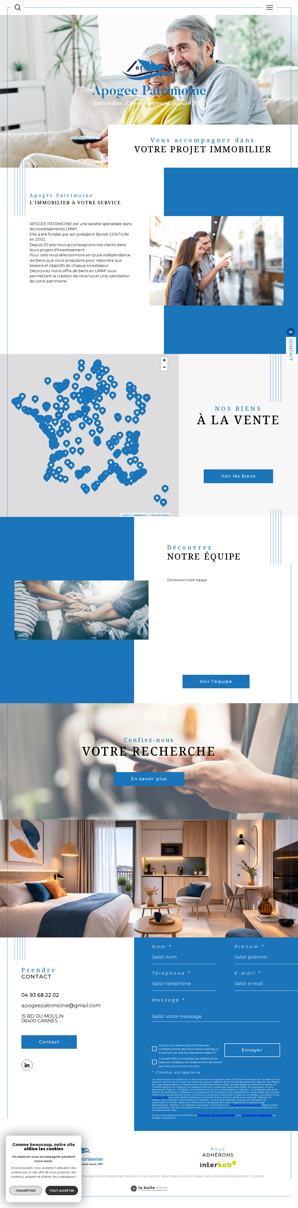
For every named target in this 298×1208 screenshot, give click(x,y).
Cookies (257, 1176)
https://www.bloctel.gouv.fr (245, 1104)
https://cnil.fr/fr (160, 1097)
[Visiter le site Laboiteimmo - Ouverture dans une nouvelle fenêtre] (149, 1193)
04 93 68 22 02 (40, 995)
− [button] (164, 367)
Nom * (162, 947)
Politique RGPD (235, 1176)
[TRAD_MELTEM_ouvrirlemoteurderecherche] (17, 7)
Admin (198, 1176)
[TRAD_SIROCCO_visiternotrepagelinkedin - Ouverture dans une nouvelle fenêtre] (26, 1065)
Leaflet (125, 515)
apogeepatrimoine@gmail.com (61, 1005)
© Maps (139, 515)
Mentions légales (175, 1176)
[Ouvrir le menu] (270, 7)
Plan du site (149, 1176)
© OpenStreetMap (159, 515)
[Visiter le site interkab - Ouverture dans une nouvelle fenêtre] (218, 1164)
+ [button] (164, 360)
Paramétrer (26, 1190)
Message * (168, 1000)
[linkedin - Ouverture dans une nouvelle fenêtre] (291, 332)
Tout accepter (61, 1190)
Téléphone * (171, 973)
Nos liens (212, 1176)
